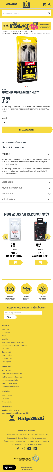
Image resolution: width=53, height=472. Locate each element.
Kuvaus (6, 153)
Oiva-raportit (6, 361)
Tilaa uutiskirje (7, 355)
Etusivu (4, 31)
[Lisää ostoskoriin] (15, 262)
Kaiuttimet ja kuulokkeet (10, 33)
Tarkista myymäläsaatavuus (14, 142)
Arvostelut (7, 193)
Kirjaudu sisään (7, 395)
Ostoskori (5, 398)
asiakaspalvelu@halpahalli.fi (15, 413)
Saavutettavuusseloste (10, 386)
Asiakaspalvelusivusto (11, 410)
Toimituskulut (9, 199)
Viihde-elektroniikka (26, 31)
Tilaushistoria (7, 402)
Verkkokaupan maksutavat (12, 377)
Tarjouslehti (6, 332)
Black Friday (6, 370)
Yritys (4, 336)
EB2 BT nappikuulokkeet (40, 256)
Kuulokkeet (24, 33)
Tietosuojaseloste (27, 469)
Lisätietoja (7, 181)
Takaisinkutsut (7, 358)
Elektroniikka (13, 31)
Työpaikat (5, 349)
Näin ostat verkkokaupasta (12, 374)
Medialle (5, 339)
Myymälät (5, 329)
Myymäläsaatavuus (12, 187)
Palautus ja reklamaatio (10, 383)
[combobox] (26, 13)
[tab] (26, 154)
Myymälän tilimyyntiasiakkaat (13, 342)
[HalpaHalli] (26, 4)
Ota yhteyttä (6, 352)
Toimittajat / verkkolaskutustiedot (14, 345)
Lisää (4, 111)
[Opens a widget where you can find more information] (9, 468)
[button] (25, 86)
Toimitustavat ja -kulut (10, 380)
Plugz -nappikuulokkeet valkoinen (15, 256)
